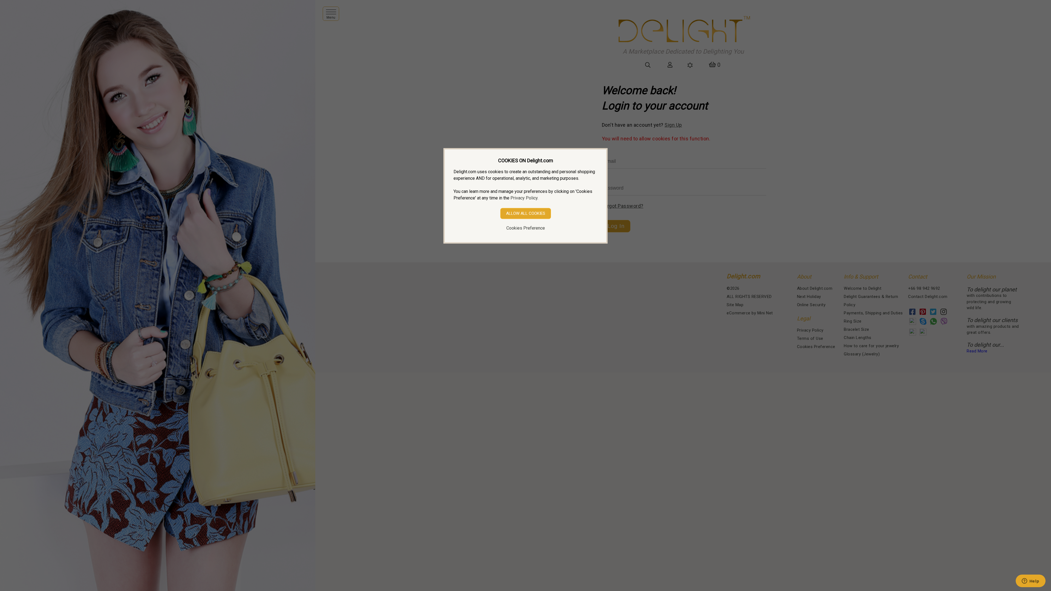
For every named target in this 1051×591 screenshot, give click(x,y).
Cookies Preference (525, 228)
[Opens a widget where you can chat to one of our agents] (1030, 581)
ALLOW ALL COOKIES (525, 213)
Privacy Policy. (524, 198)
